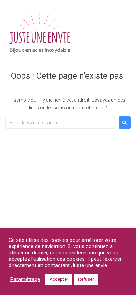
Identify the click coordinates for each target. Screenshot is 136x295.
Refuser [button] (86, 279)
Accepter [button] (59, 279)
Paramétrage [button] (25, 279)
